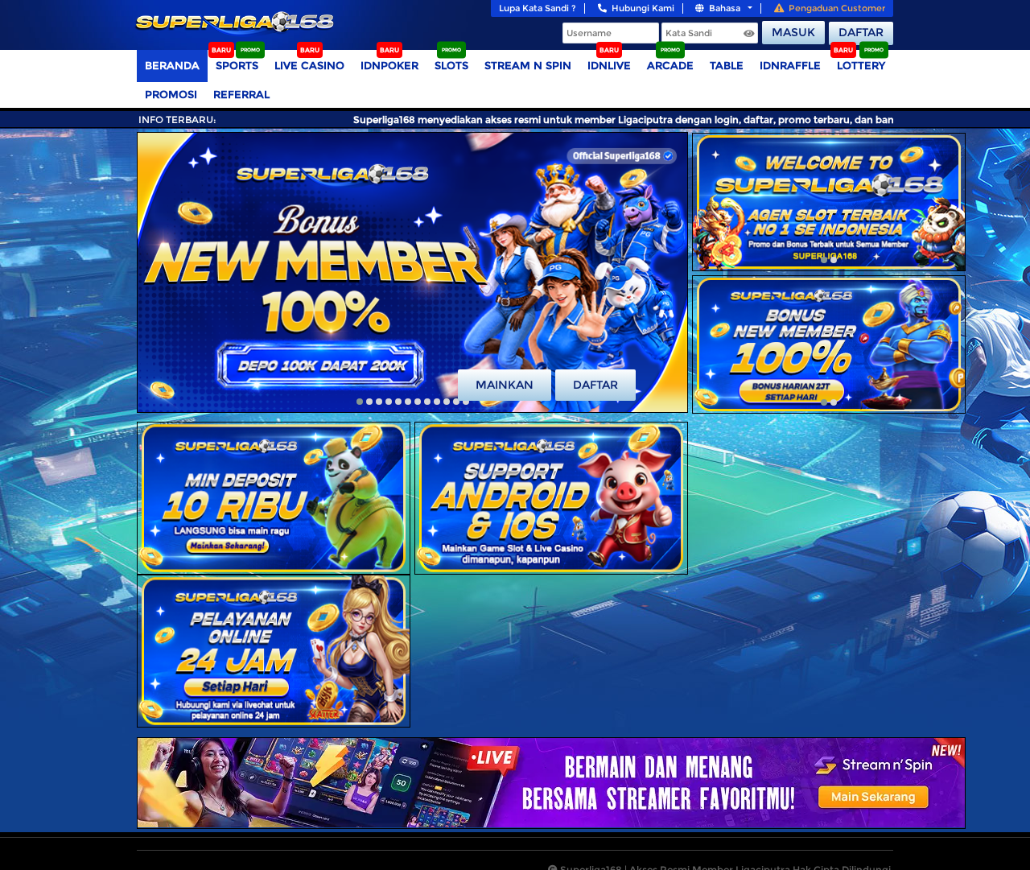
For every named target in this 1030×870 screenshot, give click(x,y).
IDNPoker (389, 65)
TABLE (727, 65)
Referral (241, 94)
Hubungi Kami (643, 8)
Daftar (861, 32)
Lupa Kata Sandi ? (537, 8)
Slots (451, 65)
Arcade (670, 65)
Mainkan (505, 384)
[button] (360, 401)
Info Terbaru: (177, 119)
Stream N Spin (527, 65)
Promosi (171, 94)
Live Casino (309, 65)
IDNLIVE (609, 65)
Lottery (861, 65)
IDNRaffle (790, 65)
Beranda (172, 65)
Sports (237, 65)
